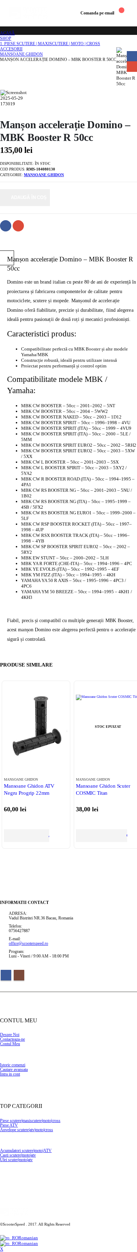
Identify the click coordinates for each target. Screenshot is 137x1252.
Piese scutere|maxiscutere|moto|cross (30, 1120)
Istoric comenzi (12, 1065)
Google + (18, 225)
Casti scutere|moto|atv (18, 1155)
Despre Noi (9, 1035)
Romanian (28, 1237)
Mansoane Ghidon (44, 175)
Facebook (5, 225)
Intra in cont (10, 1074)
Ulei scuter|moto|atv (16, 1160)
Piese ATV (9, 1125)
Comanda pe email (97, 13)
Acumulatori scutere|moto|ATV (26, 1150)
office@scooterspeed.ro (28, 943)
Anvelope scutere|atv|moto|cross (26, 1130)
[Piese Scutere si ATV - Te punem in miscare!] (28, 13)
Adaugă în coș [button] (48, 835)
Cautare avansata (14, 1069)
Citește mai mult (126, 835)
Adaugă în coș (28, 197)
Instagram (19, 975)
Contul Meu (10, 1044)
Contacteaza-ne (12, 1039)
